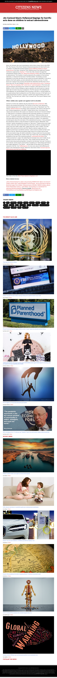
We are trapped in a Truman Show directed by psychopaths (15, 402)
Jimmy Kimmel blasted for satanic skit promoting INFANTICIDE (22, 182)
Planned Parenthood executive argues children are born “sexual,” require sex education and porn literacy (24, 329)
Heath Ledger (25, 207)
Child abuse (32, 202)
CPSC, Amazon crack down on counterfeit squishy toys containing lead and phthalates (21, 507)
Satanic (16, 205)
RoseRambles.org (21, 190)
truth (48, 202)
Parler (12, 28)
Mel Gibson (11, 205)
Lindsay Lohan (23, 205)
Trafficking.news (24, 146)
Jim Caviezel (13, 207)
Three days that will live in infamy (10, 262)
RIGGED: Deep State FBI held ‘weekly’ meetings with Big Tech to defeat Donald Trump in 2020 (22, 295)
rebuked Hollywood (16, 108)
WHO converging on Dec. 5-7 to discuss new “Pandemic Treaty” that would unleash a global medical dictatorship (26, 432)
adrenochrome (7, 207)
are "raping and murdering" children (30, 73)
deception (43, 202)
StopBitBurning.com (33, 1)
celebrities (6, 205)
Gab (19, 28)
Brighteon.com (38, 190)
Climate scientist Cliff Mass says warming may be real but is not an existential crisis (20, 655)
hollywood (38, 202)
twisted (7, 202)
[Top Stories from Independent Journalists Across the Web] (28, 10)
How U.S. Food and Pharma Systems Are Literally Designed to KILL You (17, 612)
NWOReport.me (30, 190)
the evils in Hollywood (38, 103)
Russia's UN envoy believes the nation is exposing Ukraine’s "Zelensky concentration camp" (22, 574)
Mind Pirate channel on (28, 176)
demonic (29, 205)
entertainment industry (44, 205)
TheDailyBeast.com (11, 190)
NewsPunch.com (36, 188)
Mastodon (7, 28)
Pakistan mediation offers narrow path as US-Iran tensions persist (16, 473)
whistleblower (13, 202)
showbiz (19, 207)
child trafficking (35, 205)
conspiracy (20, 202)
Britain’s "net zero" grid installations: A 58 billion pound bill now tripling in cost (18, 540)
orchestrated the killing (37, 136)
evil (4, 202)
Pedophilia (26, 202)
